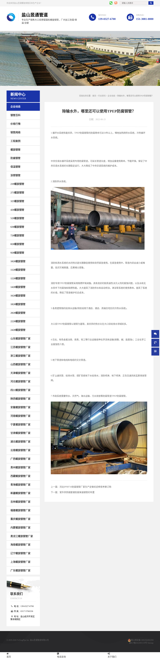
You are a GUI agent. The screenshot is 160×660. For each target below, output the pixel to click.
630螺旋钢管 (17, 227)
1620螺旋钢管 (17, 295)
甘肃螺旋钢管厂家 (20, 433)
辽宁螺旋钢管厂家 (20, 553)
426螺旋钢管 (17, 209)
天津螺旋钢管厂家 (20, 373)
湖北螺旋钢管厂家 (20, 441)
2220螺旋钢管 (17, 321)
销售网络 (15, 132)
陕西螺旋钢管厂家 (20, 398)
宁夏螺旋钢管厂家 (20, 424)
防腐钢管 (15, 158)
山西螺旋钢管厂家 (20, 364)
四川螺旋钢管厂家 (20, 390)
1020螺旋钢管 (17, 261)
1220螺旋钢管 (17, 278)
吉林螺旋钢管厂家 (20, 501)
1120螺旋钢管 (17, 269)
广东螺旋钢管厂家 (20, 570)
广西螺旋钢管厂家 (20, 458)
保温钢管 (15, 166)
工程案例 (15, 141)
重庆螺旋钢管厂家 (20, 519)
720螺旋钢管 (17, 235)
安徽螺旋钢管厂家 (20, 407)
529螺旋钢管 (17, 218)
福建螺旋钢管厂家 (20, 510)
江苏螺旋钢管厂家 (20, 347)
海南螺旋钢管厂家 (20, 544)
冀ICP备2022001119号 (138, 643)
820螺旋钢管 (17, 244)
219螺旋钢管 (17, 184)
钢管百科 (15, 115)
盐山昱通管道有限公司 (39, 640)
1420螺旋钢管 (17, 287)
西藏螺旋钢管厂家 (20, 476)
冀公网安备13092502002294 (142, 640)
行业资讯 (102, 96)
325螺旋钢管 (17, 201)
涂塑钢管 (15, 175)
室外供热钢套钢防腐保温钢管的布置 (77, 492)
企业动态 (15, 106)
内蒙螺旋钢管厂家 (20, 527)
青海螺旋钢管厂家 (20, 484)
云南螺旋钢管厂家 (20, 450)
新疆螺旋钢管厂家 (20, 493)
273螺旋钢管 (17, 192)
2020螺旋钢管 (17, 312)
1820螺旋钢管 (17, 304)
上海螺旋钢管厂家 (20, 562)
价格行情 (15, 123)
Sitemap (150, 643)
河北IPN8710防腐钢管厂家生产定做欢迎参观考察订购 (85, 487)
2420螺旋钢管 (17, 330)
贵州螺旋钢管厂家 (20, 467)
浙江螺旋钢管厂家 (20, 355)
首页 (94, 96)
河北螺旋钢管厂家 (20, 381)
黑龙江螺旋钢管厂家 (21, 536)
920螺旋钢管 (17, 252)
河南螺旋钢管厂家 (20, 416)
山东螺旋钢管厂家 (20, 338)
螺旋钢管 (15, 149)
